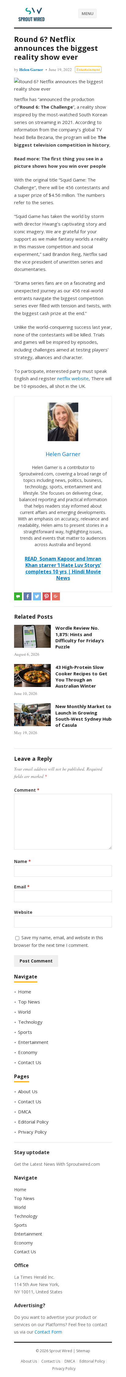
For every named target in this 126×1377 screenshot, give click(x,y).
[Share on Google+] (56, 596)
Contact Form (48, 1332)
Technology (30, 1022)
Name (22, 861)
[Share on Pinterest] (46, 596)
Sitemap (83, 1350)
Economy (27, 1052)
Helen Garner (31, 69)
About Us (28, 1091)
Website (23, 912)
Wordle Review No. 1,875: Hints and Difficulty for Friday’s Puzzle (79, 637)
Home (24, 992)
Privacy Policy (32, 1132)
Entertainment (88, 69)
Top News (29, 1002)
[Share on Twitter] (37, 596)
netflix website (73, 378)
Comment (26, 790)
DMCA (24, 1112)
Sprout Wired (60, 1350)
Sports (25, 1032)
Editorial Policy (33, 1122)
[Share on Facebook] (27, 596)
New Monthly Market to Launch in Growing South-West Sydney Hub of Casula (83, 715)
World (24, 1012)
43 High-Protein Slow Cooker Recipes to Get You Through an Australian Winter (81, 676)
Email (22, 887)
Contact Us (29, 1062)
